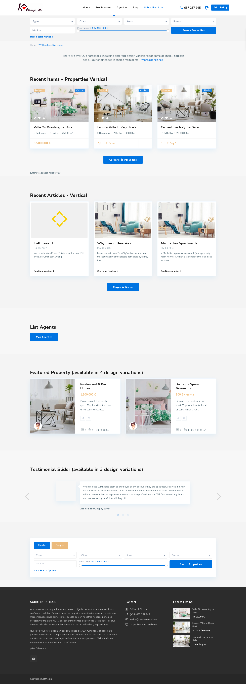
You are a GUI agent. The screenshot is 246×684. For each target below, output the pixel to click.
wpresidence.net (152, 60)
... (102, 260)
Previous (27, 496)
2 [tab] (123, 514)
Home (86, 7)
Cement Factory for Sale (179, 127)
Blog (136, 7)
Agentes (122, 7)
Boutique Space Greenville (187, 386)
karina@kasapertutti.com (143, 619)
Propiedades (103, 7)
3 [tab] (128, 514)
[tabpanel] (123, 496)
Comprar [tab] (60, 545)
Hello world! (44, 243)
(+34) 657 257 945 (140, 614)
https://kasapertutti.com (143, 624)
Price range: (83, 28)
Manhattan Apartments (179, 243)
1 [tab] (118, 514)
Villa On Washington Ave (53, 127)
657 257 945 (192, 8)
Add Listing (220, 7)
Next (219, 496)
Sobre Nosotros (153, 7)
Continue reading (43, 271)
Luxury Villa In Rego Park (116, 127)
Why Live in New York (114, 243)
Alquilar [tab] (42, 545)
